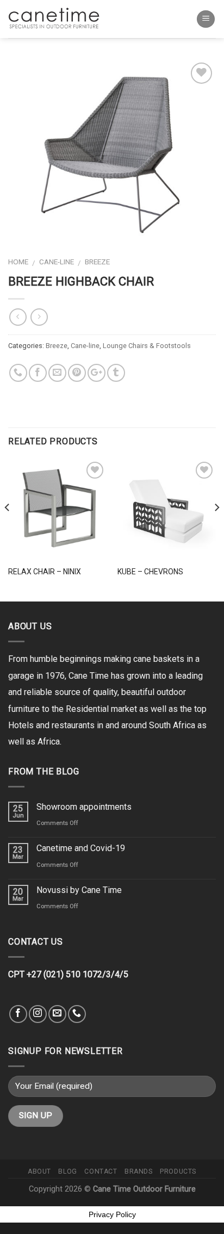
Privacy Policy (112, 1214)
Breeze (97, 261)
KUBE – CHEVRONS (150, 571)
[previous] (7, 529)
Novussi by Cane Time (79, 890)
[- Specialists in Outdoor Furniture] (57, 18)
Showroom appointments (84, 807)
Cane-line (56, 261)
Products (178, 1171)
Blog (67, 1171)
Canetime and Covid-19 (80, 848)
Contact (100, 1171)
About (39, 1171)
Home (18, 261)
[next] (216, 529)
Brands (139, 1171)
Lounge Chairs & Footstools (147, 346)
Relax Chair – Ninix (44, 571)
